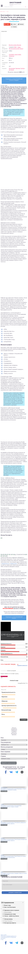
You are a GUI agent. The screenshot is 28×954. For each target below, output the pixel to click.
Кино (2, 872)
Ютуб (12, 70)
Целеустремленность (8, 705)
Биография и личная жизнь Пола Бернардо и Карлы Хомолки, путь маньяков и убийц (13, 789)
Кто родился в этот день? (16, 48)
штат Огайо (18, 54)
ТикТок (22, 68)
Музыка (2, 838)
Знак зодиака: (5, 751)
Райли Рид (13, 563)
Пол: (2, 737)
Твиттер (17, 68)
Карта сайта (4, 935)
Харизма (4, 696)
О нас (2, 939)
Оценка (14, 26)
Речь (3, 714)
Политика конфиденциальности (8, 936)
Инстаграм (12, 68)
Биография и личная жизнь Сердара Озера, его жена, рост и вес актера (14, 874)
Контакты (3, 938)
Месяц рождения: (7, 747)
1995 (15, 47)
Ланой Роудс (5, 563)
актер (15, 45)
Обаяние (4, 701)
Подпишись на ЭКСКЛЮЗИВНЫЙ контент (14, 617)
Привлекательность (8, 692)
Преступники (4, 787)
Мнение (21, 24)
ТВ (1, 821)
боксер (19, 45)
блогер (11, 45)
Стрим (2, 804)
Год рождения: (6, 742)
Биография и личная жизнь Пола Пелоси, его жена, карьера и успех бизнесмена (13, 857)
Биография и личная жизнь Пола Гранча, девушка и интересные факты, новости (13, 823)
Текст (8, 24)
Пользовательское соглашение (8, 937)
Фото (14, 24)
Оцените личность (22, 665)
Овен (19, 47)
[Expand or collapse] (23, 902)
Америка (11, 56)
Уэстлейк (11, 54)
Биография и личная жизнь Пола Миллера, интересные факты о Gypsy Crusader (11, 806)
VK (9, 70)
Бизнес (2, 855)
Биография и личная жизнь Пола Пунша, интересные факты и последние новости (14, 840)
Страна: (3, 756)
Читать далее (4, 791)
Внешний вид (6, 710)
